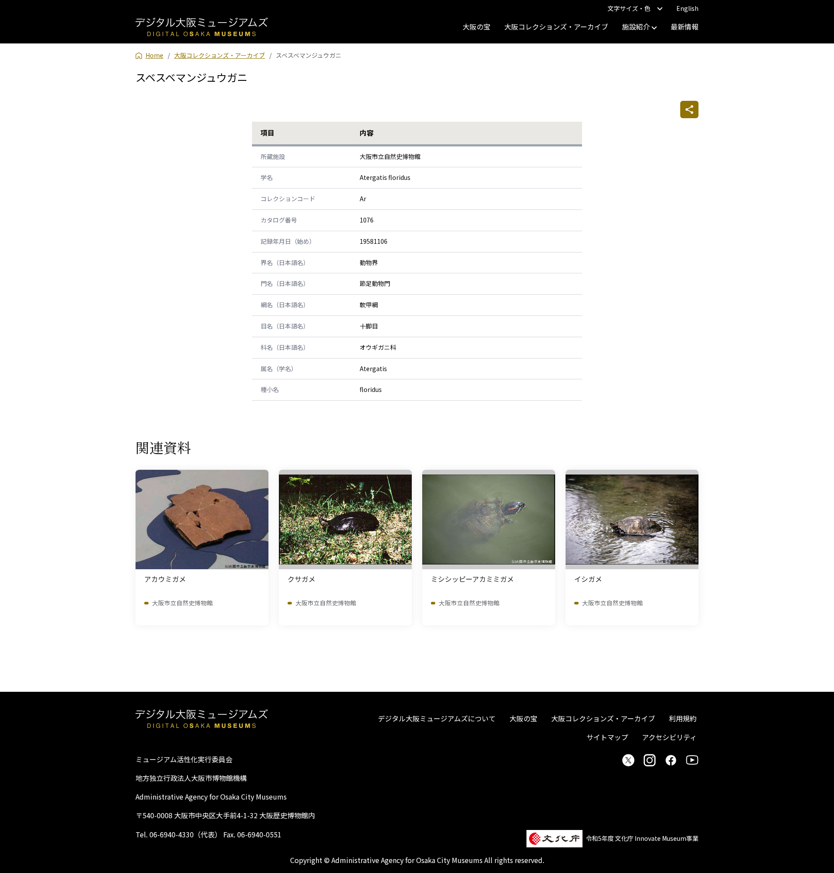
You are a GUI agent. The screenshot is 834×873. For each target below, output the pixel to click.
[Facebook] (671, 760)
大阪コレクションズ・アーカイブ (556, 26)
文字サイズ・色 (629, 8)
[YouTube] (692, 760)
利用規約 (683, 718)
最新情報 (684, 26)
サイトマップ (607, 737)
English (687, 8)
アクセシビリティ (669, 737)
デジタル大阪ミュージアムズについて (437, 718)
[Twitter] (628, 760)
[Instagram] (649, 760)
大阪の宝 (476, 26)
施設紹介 (637, 26)
